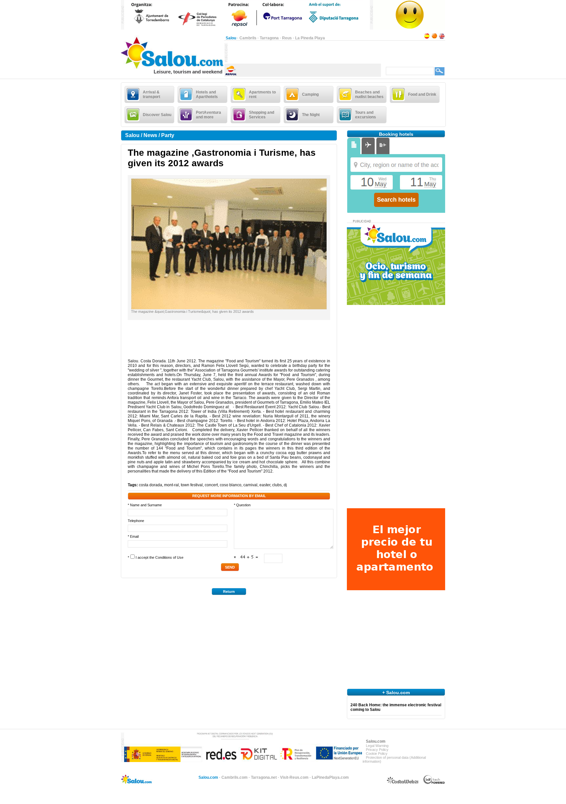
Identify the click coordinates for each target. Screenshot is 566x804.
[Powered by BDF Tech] (434, 783)
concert (211, 485)
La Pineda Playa (310, 38)
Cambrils (247, 38)
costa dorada (150, 485)
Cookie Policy (376, 753)
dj (285, 485)
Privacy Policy (377, 750)
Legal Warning (377, 746)
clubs (277, 485)
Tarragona (269, 38)
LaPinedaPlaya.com (330, 777)
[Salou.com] (172, 67)
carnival (250, 485)
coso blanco (230, 485)
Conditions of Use (169, 557)
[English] (442, 38)
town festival (192, 485)
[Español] (427, 38)
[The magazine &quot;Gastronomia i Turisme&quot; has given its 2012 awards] (229, 308)
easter (264, 485)
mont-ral (171, 485)
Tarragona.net (264, 777)
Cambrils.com (234, 777)
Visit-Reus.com (294, 777)
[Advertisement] (304, 53)
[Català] (434, 38)
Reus (287, 38)
